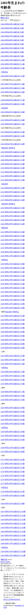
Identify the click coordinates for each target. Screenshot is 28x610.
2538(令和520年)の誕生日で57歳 (12, 296)
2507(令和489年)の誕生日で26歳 (12, 156)
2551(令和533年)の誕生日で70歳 (12, 356)
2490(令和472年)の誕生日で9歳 (12, 56)
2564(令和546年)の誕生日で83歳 (12, 420)
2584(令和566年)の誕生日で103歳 (13, 523)
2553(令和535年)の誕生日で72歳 (12, 364)
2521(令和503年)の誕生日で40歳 (12, 220)
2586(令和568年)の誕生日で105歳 (13, 531)
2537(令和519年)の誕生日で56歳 (12, 292)
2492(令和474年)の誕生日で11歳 (12, 64)
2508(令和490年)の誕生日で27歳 (12, 160)
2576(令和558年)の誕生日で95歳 (12, 479)
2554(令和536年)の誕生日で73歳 (12, 372)
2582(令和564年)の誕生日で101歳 (13, 515)
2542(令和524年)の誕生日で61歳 (12, 316)
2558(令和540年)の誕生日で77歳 (12, 392)
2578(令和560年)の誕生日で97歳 (12, 491)
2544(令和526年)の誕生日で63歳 (12, 324)
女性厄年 (4, 108)
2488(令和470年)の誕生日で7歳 (12, 48)
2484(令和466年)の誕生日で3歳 (12, 32)
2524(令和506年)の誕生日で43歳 (12, 236)
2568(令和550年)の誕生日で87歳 (12, 439)
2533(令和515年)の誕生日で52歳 (12, 276)
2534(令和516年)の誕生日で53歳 (12, 280)
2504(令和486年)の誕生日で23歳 (12, 136)
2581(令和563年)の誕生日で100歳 (13, 511)
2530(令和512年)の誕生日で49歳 (12, 264)
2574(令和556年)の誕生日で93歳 (12, 471)
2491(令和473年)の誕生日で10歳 (12, 60)
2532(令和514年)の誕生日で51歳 (12, 272)
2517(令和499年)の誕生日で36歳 (12, 200)
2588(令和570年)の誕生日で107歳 (13, 539)
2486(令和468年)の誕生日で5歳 (12, 40)
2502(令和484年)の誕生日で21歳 (12, 124)
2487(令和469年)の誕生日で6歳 (12, 44)
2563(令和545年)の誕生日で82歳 (12, 416)
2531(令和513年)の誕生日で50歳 (12, 268)
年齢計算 (4, 559)
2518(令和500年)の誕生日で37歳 (12, 208)
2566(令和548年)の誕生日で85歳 (12, 431)
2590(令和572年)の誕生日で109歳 (13, 551)
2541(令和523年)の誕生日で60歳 (12, 308)
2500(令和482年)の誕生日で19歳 (12, 112)
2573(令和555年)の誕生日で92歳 (12, 467)
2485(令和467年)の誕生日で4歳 (12, 36)
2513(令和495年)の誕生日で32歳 (12, 180)
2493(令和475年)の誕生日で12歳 (12, 68)
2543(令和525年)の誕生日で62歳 (12, 320)
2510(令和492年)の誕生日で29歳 (12, 168)
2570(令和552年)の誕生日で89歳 (12, 451)
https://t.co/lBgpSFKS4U (11, 599)
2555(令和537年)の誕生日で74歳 (12, 376)
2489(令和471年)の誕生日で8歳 (12, 52)
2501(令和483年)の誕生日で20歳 (12, 120)
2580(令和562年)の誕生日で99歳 (12, 503)
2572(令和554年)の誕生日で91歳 (12, 463)
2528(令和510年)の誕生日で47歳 (12, 252)
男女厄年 (8, 312)
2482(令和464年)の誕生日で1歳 (12, 24)
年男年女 (4, 72)
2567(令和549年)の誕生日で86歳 (12, 436)
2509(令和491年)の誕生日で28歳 (12, 164)
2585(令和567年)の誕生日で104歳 (13, 527)
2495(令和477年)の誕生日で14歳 (12, 84)
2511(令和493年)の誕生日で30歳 (12, 172)
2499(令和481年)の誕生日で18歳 (12, 104)
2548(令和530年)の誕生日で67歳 (12, 340)
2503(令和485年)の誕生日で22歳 (12, 132)
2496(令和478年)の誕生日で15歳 (12, 88)
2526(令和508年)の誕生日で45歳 (12, 244)
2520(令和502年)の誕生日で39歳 (12, 216)
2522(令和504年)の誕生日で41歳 (12, 224)
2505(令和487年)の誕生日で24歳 (12, 144)
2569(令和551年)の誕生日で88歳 (12, 448)
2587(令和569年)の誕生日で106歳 (13, 535)
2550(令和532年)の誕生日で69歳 (12, 348)
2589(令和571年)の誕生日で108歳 (13, 543)
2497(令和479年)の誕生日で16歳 (12, 92)
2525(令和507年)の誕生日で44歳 (12, 240)
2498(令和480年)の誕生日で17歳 (12, 100)
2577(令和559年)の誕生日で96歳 (12, 483)
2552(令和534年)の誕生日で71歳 (12, 360)
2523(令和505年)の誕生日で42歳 (12, 232)
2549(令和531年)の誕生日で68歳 (12, 344)
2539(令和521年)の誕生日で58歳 (12, 300)
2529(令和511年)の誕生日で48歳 (12, 256)
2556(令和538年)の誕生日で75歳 (12, 380)
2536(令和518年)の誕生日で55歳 (12, 288)
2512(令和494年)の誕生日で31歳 (12, 176)
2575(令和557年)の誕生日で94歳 (12, 475)
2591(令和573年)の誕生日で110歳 (13, 555)
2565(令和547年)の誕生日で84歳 (12, 423)
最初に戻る (5, 18)
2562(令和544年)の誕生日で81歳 (12, 412)
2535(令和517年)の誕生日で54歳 (12, 284)
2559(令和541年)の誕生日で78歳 (12, 396)
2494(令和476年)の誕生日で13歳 (12, 76)
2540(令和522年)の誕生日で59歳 (12, 304)
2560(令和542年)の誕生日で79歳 (12, 400)
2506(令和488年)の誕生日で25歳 (12, 152)
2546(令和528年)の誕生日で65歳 (12, 332)
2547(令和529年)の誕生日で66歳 (12, 336)
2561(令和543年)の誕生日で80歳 (12, 408)
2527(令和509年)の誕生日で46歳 (12, 248)
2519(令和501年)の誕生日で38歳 (12, 212)
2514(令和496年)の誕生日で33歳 (12, 188)
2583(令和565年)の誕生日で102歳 (13, 519)
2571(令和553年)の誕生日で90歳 (12, 459)
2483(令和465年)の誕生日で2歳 (12, 28)
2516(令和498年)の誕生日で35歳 (12, 196)
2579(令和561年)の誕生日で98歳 (12, 495)
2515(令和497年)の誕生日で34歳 (12, 192)
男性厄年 (4, 148)
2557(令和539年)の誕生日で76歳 (12, 384)
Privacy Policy (5, 561)
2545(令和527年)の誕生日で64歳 (12, 328)
